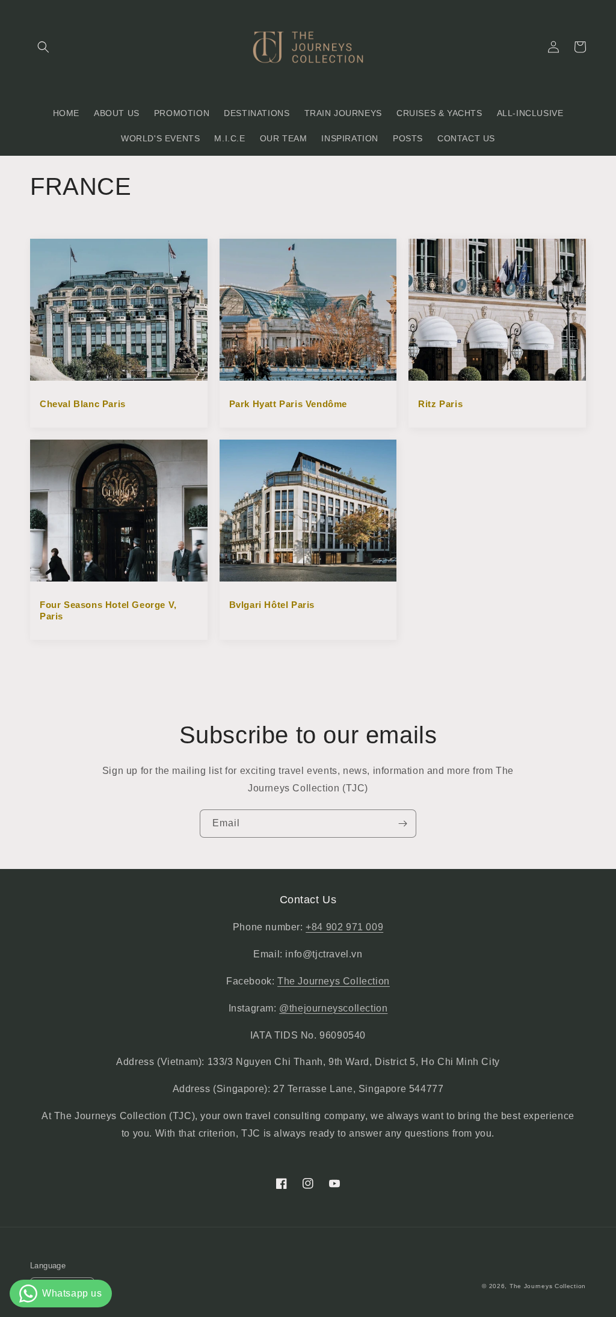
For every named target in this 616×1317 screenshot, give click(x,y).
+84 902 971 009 (344, 927)
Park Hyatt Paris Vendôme (288, 404)
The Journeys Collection (333, 981)
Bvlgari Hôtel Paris (272, 605)
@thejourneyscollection (333, 1008)
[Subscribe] (402, 823)
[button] (43, 47)
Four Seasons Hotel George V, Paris (108, 611)
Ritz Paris (440, 404)
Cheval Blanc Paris (83, 404)
